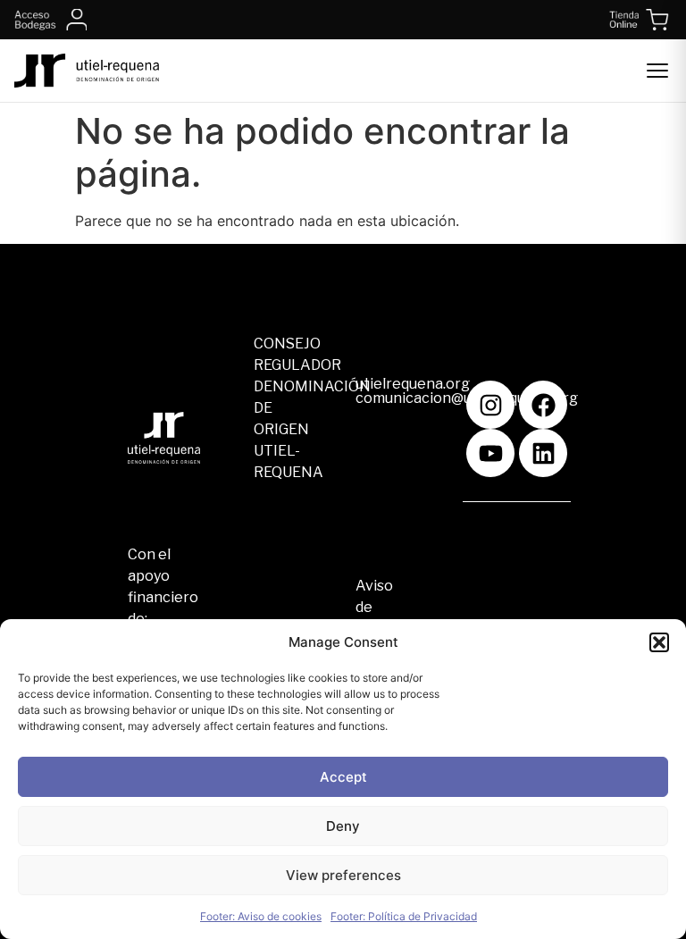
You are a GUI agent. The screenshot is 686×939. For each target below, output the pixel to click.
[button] (659, 642)
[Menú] (657, 70)
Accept (343, 776)
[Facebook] (543, 405)
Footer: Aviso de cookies (261, 916)
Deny (343, 825)
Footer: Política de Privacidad (403, 916)
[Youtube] (490, 453)
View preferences (343, 875)
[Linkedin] (543, 453)
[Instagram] (490, 405)
